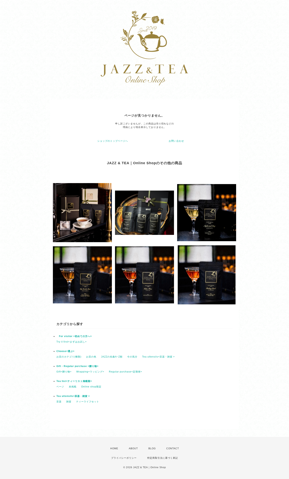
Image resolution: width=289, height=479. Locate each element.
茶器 (59, 401)
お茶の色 (91, 356)
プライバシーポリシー (124, 458)
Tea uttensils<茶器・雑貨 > (158, 356)
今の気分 (132, 356)
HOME (114, 448)
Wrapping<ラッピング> (90, 371)
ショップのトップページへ (112, 141)
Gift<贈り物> (64, 371)
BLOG (152, 448)
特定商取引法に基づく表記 (162, 458)
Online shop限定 (91, 386)
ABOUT (133, 448)
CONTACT (172, 448)
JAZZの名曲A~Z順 (111, 356)
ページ (60, 386)
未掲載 (72, 386)
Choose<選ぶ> (65, 351)
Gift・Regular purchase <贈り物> (77, 366)
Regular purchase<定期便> (125, 371)
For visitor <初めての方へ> (74, 336)
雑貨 (68, 401)
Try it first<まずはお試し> (71, 341)
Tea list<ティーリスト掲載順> (74, 381)
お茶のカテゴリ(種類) (68, 356)
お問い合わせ (176, 141)
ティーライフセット (87, 401)
